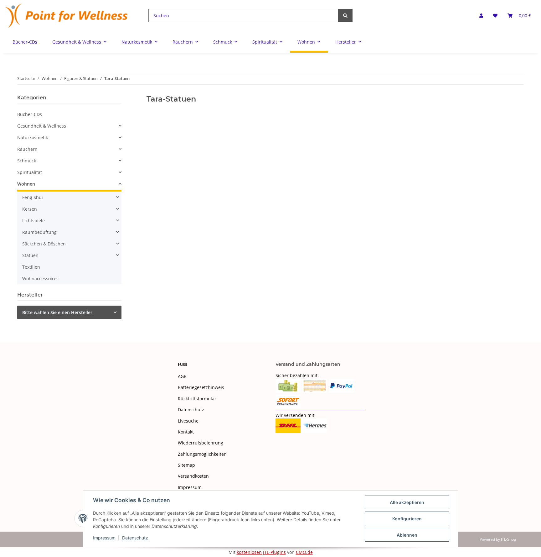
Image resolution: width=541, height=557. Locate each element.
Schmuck (26, 161)
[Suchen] (345, 15)
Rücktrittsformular (197, 399)
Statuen (30, 255)
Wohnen (26, 184)
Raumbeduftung (39, 232)
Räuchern (27, 149)
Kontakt (186, 432)
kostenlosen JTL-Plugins (261, 552)
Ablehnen (407, 535)
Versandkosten (193, 476)
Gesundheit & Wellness (41, 126)
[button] (481, 15)
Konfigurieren (407, 518)
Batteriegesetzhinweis (201, 387)
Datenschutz (191, 409)
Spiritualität (29, 172)
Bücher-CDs (29, 114)
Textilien (31, 267)
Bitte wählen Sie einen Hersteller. (58, 312)
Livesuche (188, 421)
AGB (182, 376)
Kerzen (29, 209)
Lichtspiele (33, 220)
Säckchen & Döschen (44, 244)
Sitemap (186, 465)
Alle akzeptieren (407, 502)
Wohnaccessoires (40, 278)
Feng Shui (32, 197)
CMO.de (304, 552)
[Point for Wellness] (66, 15)
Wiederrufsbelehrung (200, 443)
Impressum (190, 487)
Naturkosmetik (32, 137)
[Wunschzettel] (495, 15)
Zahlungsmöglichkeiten (202, 454)
